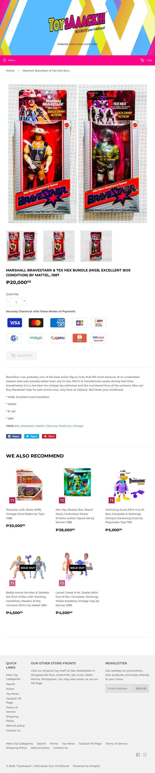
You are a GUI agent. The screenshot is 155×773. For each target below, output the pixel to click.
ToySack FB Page (90, 743)
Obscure (51, 425)
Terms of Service (116, 743)
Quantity (12, 294)
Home (10, 70)
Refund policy (15, 725)
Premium (65, 425)
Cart (149, 60)
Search (10, 684)
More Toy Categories (19, 743)
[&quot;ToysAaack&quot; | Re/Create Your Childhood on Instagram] (145, 755)
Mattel (40, 425)
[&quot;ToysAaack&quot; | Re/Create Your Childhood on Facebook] (138, 755)
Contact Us (13, 730)
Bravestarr (28, 425)
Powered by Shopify (86, 766)
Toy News (12, 693)
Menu (12, 60)
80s (17, 425)
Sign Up (141, 688)
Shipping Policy (16, 747)
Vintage (78, 425)
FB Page (36, 683)
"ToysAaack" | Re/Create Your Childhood (42, 766)
